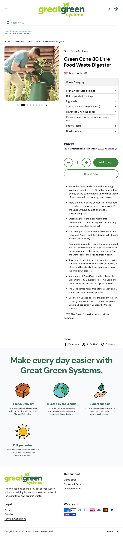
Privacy (8, 510)
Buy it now (91, 174)
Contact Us (70, 479)
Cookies (8, 514)
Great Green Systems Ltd (39, 531)
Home (7, 41)
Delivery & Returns (74, 484)
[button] (115, 10)
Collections (19, 41)
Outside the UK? (72, 488)
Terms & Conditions (15, 518)
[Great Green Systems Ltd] (61, 9)
